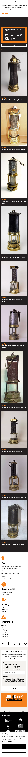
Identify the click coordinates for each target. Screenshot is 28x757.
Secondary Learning (17, 667)
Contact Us (4, 627)
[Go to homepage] (5, 14)
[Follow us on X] (14, 643)
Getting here (4, 609)
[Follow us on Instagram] (25, 643)
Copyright (3, 633)
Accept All (14, 746)
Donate (24, 11)
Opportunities (4, 631)
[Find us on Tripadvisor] (2, 644)
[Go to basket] (22, 15)
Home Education (19, 669)
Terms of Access (5, 634)
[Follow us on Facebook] (8, 643)
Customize (14, 750)
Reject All (14, 754)
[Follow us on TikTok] (20, 643)
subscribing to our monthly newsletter (14, 9)
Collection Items (11, 29)
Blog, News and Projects (7, 629)
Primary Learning (7, 667)
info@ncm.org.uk (6, 579)
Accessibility (4, 611)
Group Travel (8, 669)
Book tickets (4, 608)
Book (17, 11)
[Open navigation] (25, 15)
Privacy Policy (9, 741)
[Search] (19, 15)
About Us (3, 625)
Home (6, 29)
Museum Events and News (11, 664)
